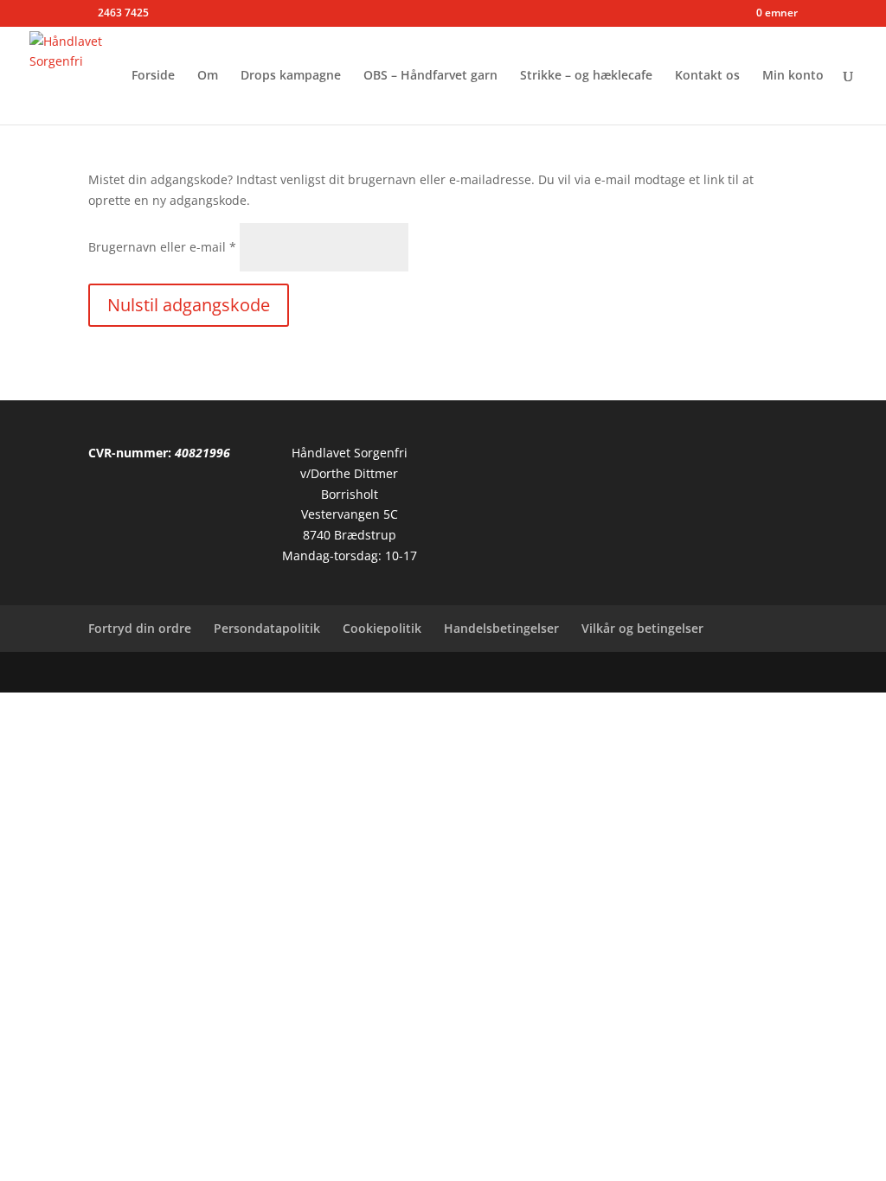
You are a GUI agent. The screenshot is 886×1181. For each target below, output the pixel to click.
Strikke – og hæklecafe (586, 76)
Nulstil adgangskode (188, 304)
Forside (153, 76)
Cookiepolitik (382, 628)
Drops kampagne (291, 76)
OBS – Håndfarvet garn (430, 76)
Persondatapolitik (267, 628)
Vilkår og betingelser (642, 628)
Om (207, 76)
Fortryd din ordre (139, 628)
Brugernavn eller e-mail (162, 247)
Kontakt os (707, 76)
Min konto (793, 76)
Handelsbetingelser (501, 628)
